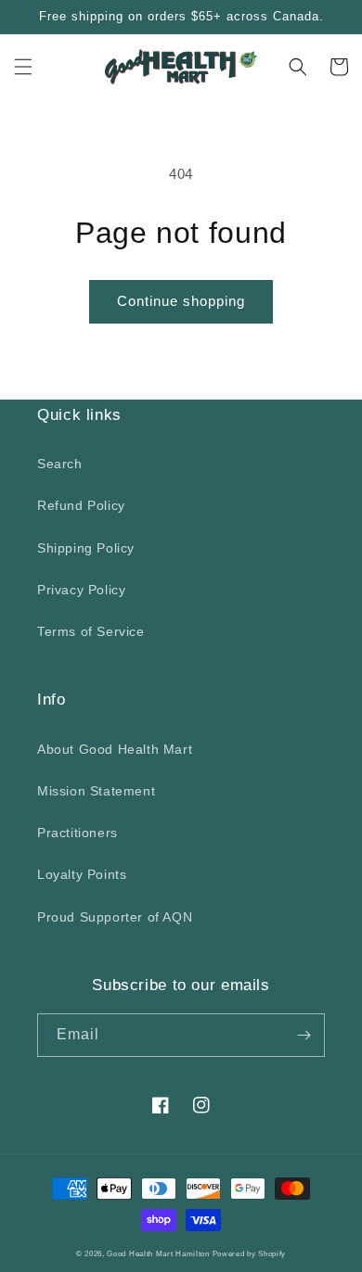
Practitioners (77, 832)
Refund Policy (81, 505)
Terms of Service (91, 631)
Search (60, 463)
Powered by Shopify (250, 1253)
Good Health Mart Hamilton (159, 1253)
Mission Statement (96, 790)
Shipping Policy (86, 548)
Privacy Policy (81, 589)
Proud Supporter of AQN (114, 916)
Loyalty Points (81, 874)
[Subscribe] (303, 1035)
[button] (23, 66)
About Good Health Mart (114, 749)
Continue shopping (181, 301)
